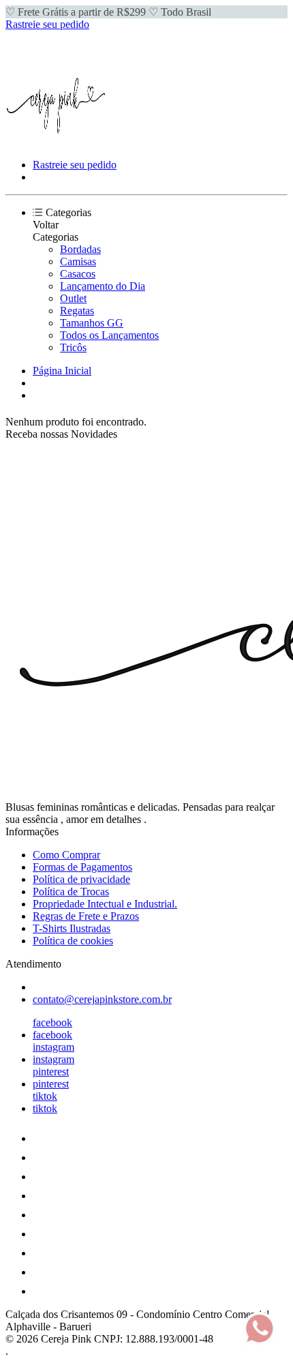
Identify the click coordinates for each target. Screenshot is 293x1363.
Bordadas (80, 249)
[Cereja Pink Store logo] (56, 141)
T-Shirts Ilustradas (71, 928)
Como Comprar (66, 854)
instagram (53, 1047)
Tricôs (73, 347)
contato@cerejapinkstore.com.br (102, 999)
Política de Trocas (71, 891)
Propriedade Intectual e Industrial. (105, 904)
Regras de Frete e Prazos (86, 916)
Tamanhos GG (91, 323)
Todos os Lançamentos (109, 335)
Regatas (77, 310)
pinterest (51, 1071)
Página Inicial (62, 370)
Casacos (77, 274)
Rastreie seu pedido (47, 24)
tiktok (45, 1096)
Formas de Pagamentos (82, 867)
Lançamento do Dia (102, 286)
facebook (52, 1022)
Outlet (73, 298)
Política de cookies (73, 940)
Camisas (78, 261)
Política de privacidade (81, 879)
